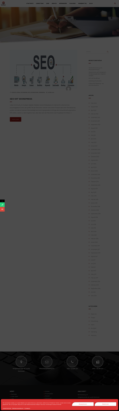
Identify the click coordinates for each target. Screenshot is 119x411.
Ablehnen (105, 404)
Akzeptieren (83, 404)
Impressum (27, 408)
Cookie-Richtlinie (7, 408)
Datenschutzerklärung (18, 408)
